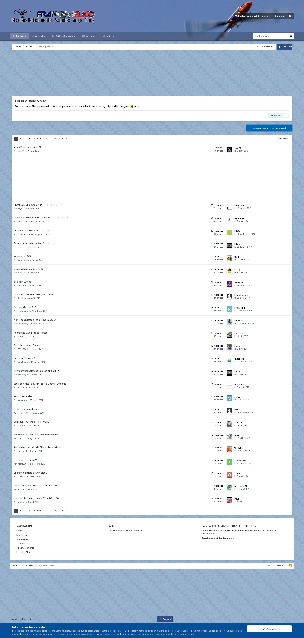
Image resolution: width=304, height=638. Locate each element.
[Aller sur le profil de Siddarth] (229, 284)
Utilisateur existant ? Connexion (252, 16)
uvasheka (22, 362)
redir (236, 435)
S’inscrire (280, 16)
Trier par (283, 139)
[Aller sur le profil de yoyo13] (229, 149)
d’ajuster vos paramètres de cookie (111, 634)
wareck (21, 451)
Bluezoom (239, 320)
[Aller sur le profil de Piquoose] (229, 207)
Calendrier (41, 36)
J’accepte (270, 629)
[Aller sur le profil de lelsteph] (229, 245)
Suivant (38, 139)
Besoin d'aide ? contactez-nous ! (125, 530)
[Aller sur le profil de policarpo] (229, 385)
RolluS (21, 298)
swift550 (238, 422)
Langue (13, 619)
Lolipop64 (22, 323)
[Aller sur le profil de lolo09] (229, 232)
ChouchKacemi (25, 234)
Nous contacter (28, 619)
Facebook (287, 46)
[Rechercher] (291, 36)
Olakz (20, 476)
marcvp (21, 387)
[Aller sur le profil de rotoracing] (229, 309)
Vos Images (22, 539)
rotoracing (23, 311)
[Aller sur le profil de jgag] (229, 258)
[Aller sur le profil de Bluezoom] (229, 322)
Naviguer (90, 36)
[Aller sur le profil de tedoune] (229, 449)
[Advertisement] (152, 73)
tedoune (238, 448)
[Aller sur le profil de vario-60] (229, 335)
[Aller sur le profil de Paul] (229, 500)
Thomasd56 (240, 460)
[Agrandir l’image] (131, 106)
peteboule (239, 218)
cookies (20, 634)
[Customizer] (290, 16)
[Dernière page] (47, 139)
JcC (20, 489)
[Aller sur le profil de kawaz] (229, 347)
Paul (236, 498)
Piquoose (239, 205)
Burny (20, 272)
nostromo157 (240, 486)
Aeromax (22, 336)
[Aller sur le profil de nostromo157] (229, 487)
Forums (20, 36)
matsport (22, 400)
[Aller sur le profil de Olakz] (229, 475)
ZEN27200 (23, 349)
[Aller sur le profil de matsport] (229, 398)
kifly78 (21, 285)
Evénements (22, 535)
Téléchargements (25, 548)
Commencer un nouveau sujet (269, 128)
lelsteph (238, 244)
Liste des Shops (24, 552)
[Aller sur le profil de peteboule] (229, 219)
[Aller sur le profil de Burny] (229, 271)
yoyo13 (21, 151)
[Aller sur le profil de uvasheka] (229, 360)
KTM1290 (22, 464)
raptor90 (22, 425)
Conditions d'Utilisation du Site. (218, 538)
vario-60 (238, 333)
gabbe (21, 502)
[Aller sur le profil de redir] (229, 436)
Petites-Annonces (65, 36)
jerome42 (22, 221)
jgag (20, 260)
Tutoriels (20, 543)
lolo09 (237, 231)
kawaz (237, 346)
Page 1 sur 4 (59, 139)
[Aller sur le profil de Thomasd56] (229, 462)
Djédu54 (22, 438)
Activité (110, 36)
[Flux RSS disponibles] (290, 566)
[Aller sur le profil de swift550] (229, 424)
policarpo (239, 384)
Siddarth (238, 282)
